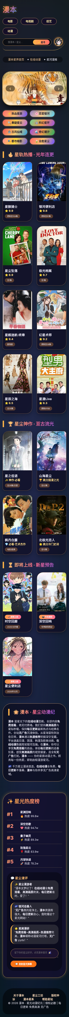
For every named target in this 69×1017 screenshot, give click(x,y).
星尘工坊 (37, 995)
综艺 (49, 21)
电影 (10, 21)
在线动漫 (35, 59)
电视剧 (30, 21)
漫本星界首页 (16, 59)
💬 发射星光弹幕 (23, 964)
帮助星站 (47, 999)
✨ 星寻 (41, 42)
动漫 (10, 31)
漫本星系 (28, 999)
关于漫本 (18, 995)
